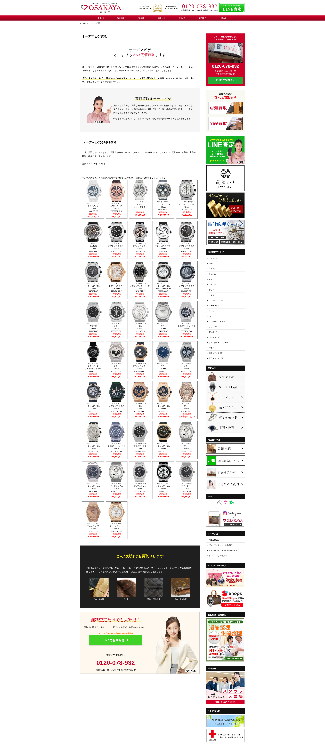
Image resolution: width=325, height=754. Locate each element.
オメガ (211, 311)
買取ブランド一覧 (216, 358)
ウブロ (211, 295)
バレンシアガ (214, 337)
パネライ (212, 348)
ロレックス (213, 258)
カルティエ (213, 279)
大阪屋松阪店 (214, 540)
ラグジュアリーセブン (218, 556)
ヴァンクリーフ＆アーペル (219, 343)
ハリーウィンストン (217, 321)
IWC (210, 316)
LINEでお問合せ (226, 80)
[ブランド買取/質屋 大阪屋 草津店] (101, 7)
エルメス (212, 269)
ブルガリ (212, 285)
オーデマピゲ (214, 306)
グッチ (211, 290)
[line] (231, 503)
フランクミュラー (216, 300)
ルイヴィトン (214, 263)
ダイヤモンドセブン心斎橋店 (220, 545)
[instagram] (225, 503)
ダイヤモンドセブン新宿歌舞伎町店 (223, 550)
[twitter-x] (219, 503)
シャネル (212, 274)
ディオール (213, 332)
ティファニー (214, 327)
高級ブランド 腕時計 (217, 353)
